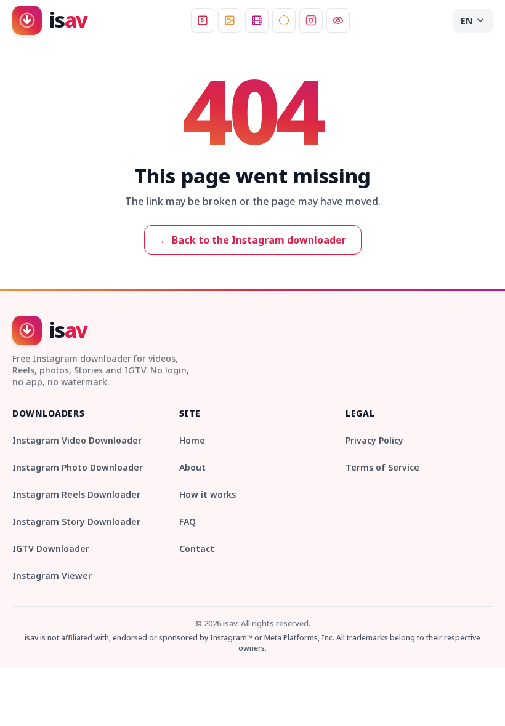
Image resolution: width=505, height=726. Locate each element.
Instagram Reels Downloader (76, 494)
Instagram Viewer (52, 575)
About (192, 467)
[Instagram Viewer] (338, 20)
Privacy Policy (374, 440)
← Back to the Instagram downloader (253, 240)
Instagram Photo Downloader (77, 467)
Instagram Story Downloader (76, 521)
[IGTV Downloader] (311, 20)
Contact (196, 548)
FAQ (187, 521)
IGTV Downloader (50, 548)
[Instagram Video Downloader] (202, 20)
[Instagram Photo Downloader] (229, 20)
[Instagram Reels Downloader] (257, 20)
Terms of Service (382, 467)
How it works (207, 494)
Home (192, 440)
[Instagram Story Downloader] (284, 20)
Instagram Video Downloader (77, 440)
